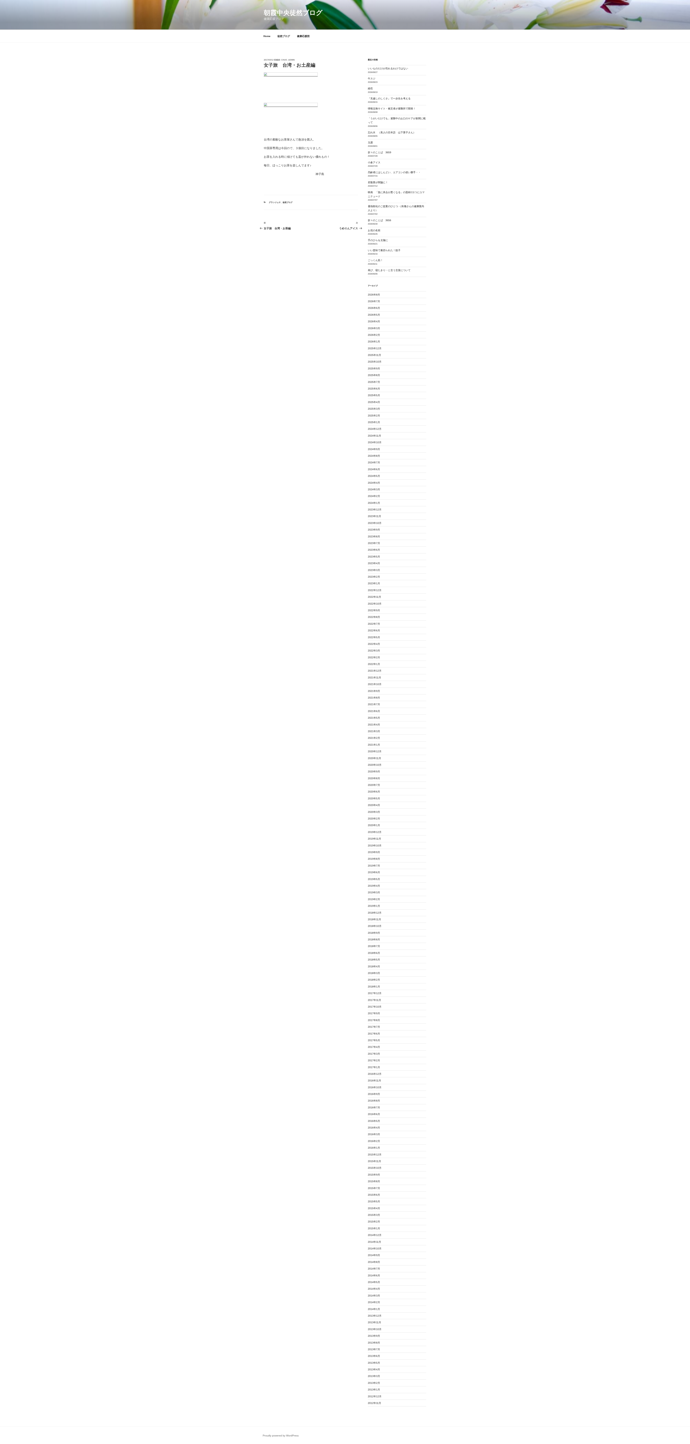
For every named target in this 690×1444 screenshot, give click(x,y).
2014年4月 (374, 1288)
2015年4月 (374, 1208)
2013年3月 (374, 1376)
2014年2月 (374, 1302)
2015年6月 (374, 1194)
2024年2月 (374, 496)
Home (266, 36)
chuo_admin (288, 60)
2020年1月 (374, 825)
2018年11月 (374, 919)
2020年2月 (374, 818)
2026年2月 (374, 334)
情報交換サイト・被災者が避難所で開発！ (392, 108)
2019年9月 (374, 852)
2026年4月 (374, 321)
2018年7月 (374, 946)
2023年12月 (374, 509)
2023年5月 (374, 556)
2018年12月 (374, 912)
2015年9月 (374, 1174)
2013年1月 (374, 1389)
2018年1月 (374, 986)
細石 (370, 88)
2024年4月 (374, 482)
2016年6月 (374, 1114)
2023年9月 (374, 529)
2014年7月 (374, 1268)
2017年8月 (374, 1020)
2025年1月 (374, 422)
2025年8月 (374, 375)
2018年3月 (374, 973)
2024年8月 (374, 455)
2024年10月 (374, 442)
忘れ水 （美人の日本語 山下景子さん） (392, 132)
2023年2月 (374, 576)
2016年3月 (374, 1134)
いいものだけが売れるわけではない (388, 68)
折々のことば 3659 (379, 152)
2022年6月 (374, 630)
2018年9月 (374, 932)
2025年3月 (374, 408)
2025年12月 (374, 348)
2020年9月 (374, 771)
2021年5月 (374, 717)
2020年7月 (374, 785)
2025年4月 (374, 402)
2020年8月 (374, 778)
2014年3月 (374, 1295)
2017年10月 (374, 1006)
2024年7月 (374, 462)
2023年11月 (374, 516)
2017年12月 (374, 993)
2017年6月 (374, 1033)
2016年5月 (374, 1121)
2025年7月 (374, 382)
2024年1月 (374, 502)
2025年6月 (374, 388)
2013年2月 (374, 1382)
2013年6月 (374, 1356)
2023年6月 (374, 549)
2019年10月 (374, 845)
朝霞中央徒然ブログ (293, 12)
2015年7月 (374, 1188)
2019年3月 (374, 892)
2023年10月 (374, 523)
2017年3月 (374, 1053)
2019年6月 (374, 872)
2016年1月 (374, 1147)
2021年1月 (374, 744)
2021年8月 (374, 697)
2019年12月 (374, 832)
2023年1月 (374, 583)
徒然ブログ (283, 36)
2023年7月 (374, 543)
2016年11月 (374, 1080)
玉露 (370, 142)
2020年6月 (374, 791)
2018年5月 (374, 959)
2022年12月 (374, 590)
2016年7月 (374, 1107)
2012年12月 (374, 1396)
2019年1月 (374, 905)
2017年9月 (374, 1013)
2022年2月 (374, 657)
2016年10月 (374, 1087)
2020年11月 (374, 758)
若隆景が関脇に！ (378, 182)
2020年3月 (374, 811)
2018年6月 (374, 953)
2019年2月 (374, 899)
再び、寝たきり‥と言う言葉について (389, 270)
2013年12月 (374, 1315)
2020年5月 (374, 798)
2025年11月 (374, 355)
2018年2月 (374, 979)
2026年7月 (374, 301)
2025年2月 (374, 415)
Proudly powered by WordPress (281, 1435)
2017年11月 (374, 1000)
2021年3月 (374, 731)
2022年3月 (374, 650)
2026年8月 (374, 294)
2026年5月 (374, 314)
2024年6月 (374, 469)
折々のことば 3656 (379, 220)
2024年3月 (374, 489)
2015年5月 (374, 1201)
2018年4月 (374, 966)
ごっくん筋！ (375, 260)
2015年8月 (374, 1181)
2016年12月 (374, 1073)
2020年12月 (374, 751)
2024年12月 (374, 428)
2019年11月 (374, 838)
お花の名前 (374, 230)
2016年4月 (374, 1127)
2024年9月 (374, 449)
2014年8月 (374, 1262)
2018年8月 (374, 939)
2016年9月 (374, 1094)
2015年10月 (374, 1167)
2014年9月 (374, 1255)
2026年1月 (374, 341)
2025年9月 (374, 368)
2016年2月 (374, 1141)
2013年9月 (374, 1335)
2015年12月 (374, 1154)
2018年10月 (374, 926)
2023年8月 (374, 536)
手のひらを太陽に (378, 240)
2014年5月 (374, 1282)
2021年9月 (374, 691)
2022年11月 (374, 596)
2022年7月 (374, 623)
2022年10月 (374, 603)
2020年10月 (374, 764)
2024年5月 (374, 476)
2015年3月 (374, 1214)
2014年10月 (374, 1248)
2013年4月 (374, 1369)
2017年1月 (374, 1067)
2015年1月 (374, 1228)
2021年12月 (374, 670)
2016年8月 (374, 1100)
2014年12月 (374, 1235)
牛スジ (371, 78)
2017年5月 (374, 1040)
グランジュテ (275, 202)
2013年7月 (374, 1349)
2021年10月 (374, 684)
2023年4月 (374, 563)
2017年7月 (374, 1026)
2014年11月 (374, 1241)
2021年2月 (374, 737)
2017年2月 (374, 1060)
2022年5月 (374, 637)
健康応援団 (303, 36)
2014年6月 (374, 1275)
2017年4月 (374, 1046)
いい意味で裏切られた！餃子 (385, 250)
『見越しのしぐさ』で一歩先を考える (389, 98)
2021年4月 (374, 724)
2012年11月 (374, 1403)
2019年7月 (374, 865)
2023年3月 (374, 570)
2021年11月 (374, 677)
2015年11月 (374, 1161)
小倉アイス (374, 162)
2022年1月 (374, 664)
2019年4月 (374, 885)
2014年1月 (374, 1309)
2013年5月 (374, 1362)
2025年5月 (374, 395)
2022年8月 (374, 617)
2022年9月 (374, 610)
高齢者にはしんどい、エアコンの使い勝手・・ (394, 172)
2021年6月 (374, 711)
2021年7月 (374, 704)
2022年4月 (374, 643)
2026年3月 (374, 328)
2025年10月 (374, 361)
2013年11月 (374, 1322)
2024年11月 (374, 435)
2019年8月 (374, 858)
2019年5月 (374, 879)
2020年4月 (374, 805)
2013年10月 (374, 1329)
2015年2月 (374, 1221)
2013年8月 (374, 1342)
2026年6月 (374, 308)
